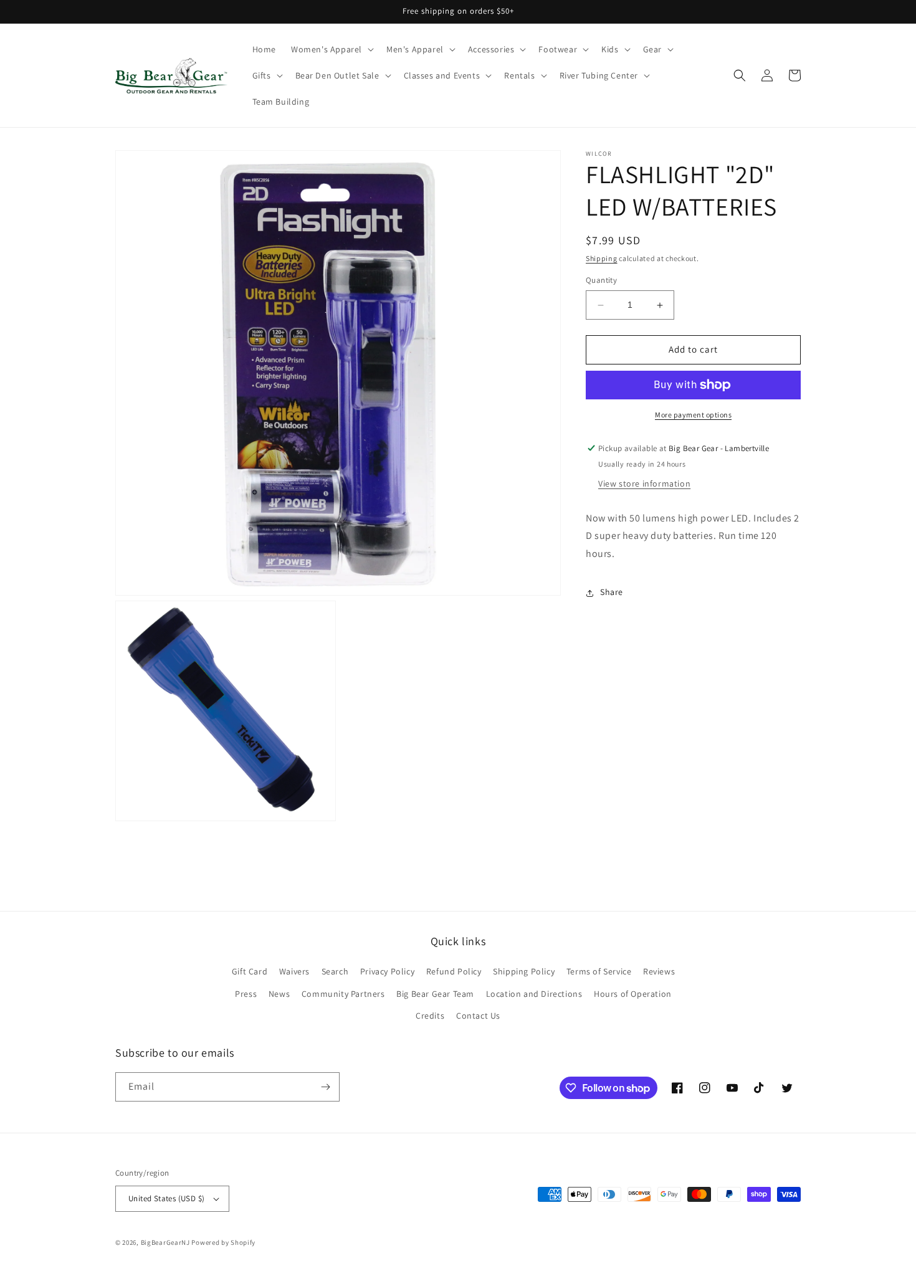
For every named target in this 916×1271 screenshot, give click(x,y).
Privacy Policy (387, 971)
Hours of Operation (633, 993)
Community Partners (343, 993)
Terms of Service (599, 971)
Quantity (601, 280)
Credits (430, 1015)
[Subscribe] (325, 1087)
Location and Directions (534, 993)
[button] (331, 49)
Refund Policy (454, 971)
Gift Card (249, 971)
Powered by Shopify (223, 1242)
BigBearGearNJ (165, 1242)
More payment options (693, 414)
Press (246, 993)
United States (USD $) (166, 1198)
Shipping (602, 258)
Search (335, 971)
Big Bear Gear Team (435, 993)
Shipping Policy (524, 971)
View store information (644, 483)
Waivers (294, 971)
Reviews (659, 971)
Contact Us (478, 1015)
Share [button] (611, 592)
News (279, 993)
